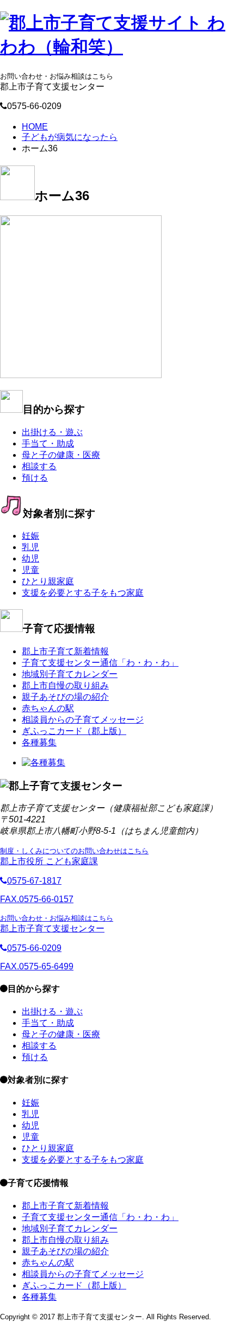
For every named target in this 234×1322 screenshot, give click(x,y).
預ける (35, 477)
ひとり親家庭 (48, 581)
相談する (39, 466)
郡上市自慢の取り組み (65, 685)
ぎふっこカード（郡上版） (74, 731)
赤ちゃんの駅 (48, 708)
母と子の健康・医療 (61, 454)
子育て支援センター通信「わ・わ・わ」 (100, 662)
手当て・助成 (48, 443)
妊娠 (30, 535)
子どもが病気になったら (70, 137)
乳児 (30, 547)
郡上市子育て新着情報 (65, 651)
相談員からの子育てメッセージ (83, 719)
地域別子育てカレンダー (70, 674)
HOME (35, 126)
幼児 (30, 558)
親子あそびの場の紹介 (65, 696)
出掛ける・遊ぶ (52, 432)
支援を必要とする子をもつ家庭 (83, 592)
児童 (30, 569)
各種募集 (39, 742)
